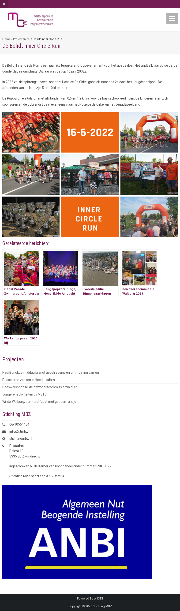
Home (6, 39)
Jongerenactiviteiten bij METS (24, 394)
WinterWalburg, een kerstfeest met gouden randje (39, 401)
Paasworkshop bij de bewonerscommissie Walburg (39, 387)
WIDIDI (98, 598)
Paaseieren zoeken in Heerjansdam (28, 380)
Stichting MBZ (102, 606)
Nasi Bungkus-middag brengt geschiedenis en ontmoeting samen (50, 372)
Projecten (19, 39)
